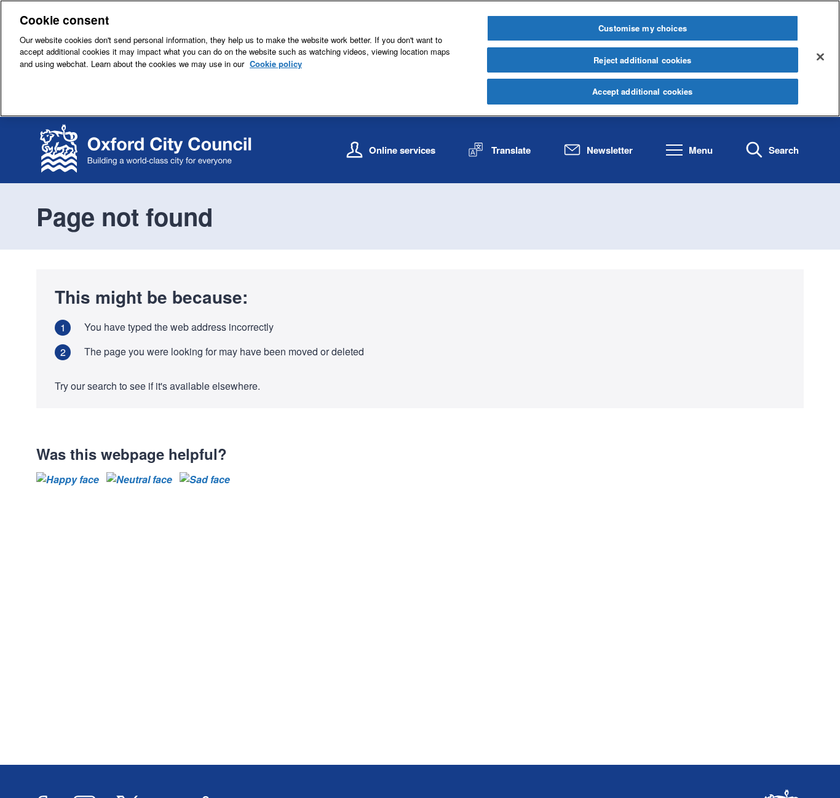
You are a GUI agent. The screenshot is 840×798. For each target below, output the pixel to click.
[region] (420, 58)
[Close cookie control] (820, 56)
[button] (67, 479)
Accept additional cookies (642, 91)
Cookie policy (276, 63)
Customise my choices (642, 28)
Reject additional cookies (642, 60)
